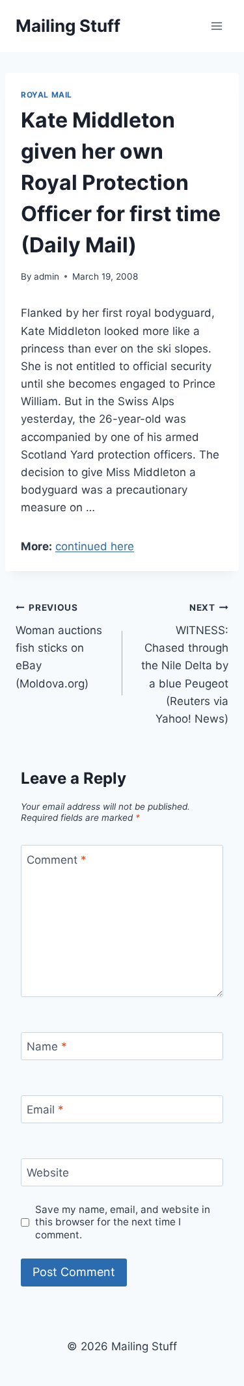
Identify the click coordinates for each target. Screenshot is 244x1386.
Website (48, 1172)
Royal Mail (46, 95)
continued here (94, 546)
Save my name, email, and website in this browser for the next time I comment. (122, 1222)
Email (45, 1109)
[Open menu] (216, 26)
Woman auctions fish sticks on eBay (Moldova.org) (59, 645)
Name (47, 1046)
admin (46, 276)
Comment (57, 859)
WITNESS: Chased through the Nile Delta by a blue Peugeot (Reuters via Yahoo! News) (184, 663)
